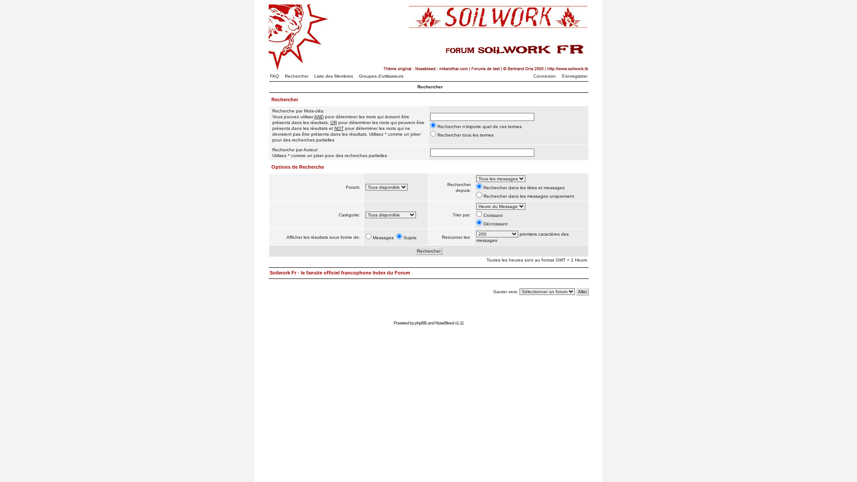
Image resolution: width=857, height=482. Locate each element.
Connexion (544, 76)
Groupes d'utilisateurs (381, 76)
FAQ (274, 76)
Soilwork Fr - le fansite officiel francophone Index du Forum (340, 272)
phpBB (421, 322)
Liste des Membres (333, 76)
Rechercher (296, 76)
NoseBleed (444, 322)
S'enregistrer (574, 76)
